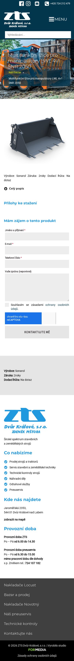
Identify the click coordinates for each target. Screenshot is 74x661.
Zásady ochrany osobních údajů (37, 655)
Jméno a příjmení (15, 230)
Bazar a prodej (17, 595)
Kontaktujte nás (18, 633)
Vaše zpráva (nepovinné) (18, 271)
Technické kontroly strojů (24, 472)
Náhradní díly (17, 478)
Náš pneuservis (17, 614)
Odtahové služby (19, 484)
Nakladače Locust (20, 585)
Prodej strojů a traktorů (23, 461)
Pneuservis (16, 489)
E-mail (9, 244)
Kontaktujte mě (37, 332)
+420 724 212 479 (60, 3)
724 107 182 (32, 563)
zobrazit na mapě (14, 519)
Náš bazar (15, 72)
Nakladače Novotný (21, 604)
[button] (14, 188)
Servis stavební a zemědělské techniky (32, 467)
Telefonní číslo (13, 257)
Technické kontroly (20, 624)
